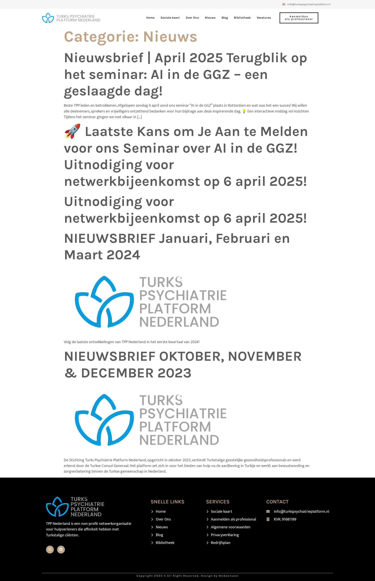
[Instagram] (50, 549)
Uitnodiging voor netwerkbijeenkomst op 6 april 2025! (185, 209)
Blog (225, 18)
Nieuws (210, 18)
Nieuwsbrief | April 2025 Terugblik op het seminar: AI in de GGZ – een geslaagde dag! (185, 74)
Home (150, 18)
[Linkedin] (61, 549)
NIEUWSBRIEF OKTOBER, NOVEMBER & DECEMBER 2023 (183, 364)
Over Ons (192, 18)
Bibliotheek (242, 18)
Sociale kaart (170, 18)
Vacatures (264, 18)
